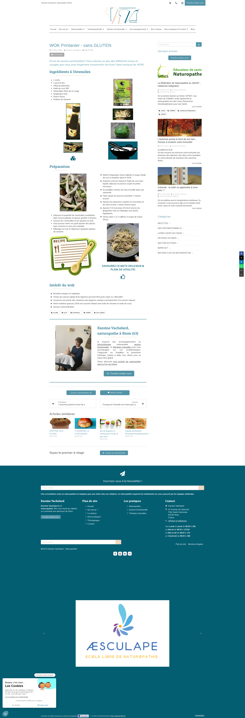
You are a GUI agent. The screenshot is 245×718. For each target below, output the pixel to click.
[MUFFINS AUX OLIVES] (60, 423)
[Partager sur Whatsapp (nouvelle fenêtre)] (241, 266)
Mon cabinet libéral (118, 716)
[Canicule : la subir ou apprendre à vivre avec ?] (180, 176)
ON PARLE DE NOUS (167, 238)
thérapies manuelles (122, 347)
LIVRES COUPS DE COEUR (170, 233)
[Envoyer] (201, 488)
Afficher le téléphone (177, 521)
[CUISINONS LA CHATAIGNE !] (85, 423)
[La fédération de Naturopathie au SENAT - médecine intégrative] (180, 71)
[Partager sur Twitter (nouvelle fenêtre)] (241, 258)
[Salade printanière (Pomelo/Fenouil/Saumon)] (136, 423)
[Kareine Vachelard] (122, 23)
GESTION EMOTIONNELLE (170, 228)
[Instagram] (130, 554)
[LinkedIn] (125, 554)
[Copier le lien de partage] (241, 274)
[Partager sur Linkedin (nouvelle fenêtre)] (241, 262)
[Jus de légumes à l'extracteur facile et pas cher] (110, 423)
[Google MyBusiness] (120, 554)
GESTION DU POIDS (167, 243)
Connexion (199, 715)
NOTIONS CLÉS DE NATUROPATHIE (174, 253)
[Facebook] (115, 554)
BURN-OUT (163, 248)
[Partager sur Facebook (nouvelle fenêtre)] (241, 253)
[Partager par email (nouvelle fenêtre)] (241, 270)
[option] (122, 633)
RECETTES (163, 223)
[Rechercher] (199, 44)
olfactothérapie (104, 344)
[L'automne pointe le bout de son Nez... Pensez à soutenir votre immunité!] (180, 127)
